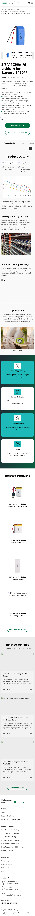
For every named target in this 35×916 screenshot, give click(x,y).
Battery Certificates (7, 816)
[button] (2, 55)
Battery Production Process (10, 819)
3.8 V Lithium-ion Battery (10, 840)
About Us (4, 812)
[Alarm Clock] (17, 338)
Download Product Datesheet (17, 132)
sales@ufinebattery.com (14, 895)
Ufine (30, 689)
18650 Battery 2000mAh (10, 833)
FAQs (3, 871)
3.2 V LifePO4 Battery (8, 837)
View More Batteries (17, 629)
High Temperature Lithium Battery (13, 847)
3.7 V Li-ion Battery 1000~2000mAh (14, 11)
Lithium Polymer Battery (12, 9)
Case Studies (5, 868)
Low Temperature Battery (10, 843)
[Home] (2, 9)
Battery (19, 802)
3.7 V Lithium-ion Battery (10, 830)
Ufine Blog (5, 861)
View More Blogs (17, 787)
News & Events (6, 864)
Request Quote (17, 125)
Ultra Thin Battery (7, 850)
